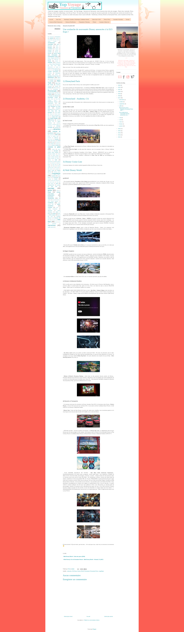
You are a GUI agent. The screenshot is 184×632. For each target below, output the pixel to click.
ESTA (57, 58)
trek (49, 219)
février (121, 124)
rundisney (50, 202)
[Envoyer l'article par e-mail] (78, 569)
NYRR (51, 81)
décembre (121, 99)
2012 (119, 137)
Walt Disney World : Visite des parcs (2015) (74, 556)
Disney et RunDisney (71, 22)
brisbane (49, 137)
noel (57, 183)
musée (55, 179)
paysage (51, 188)
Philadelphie (55, 89)
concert (57, 142)
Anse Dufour (50, 39)
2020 (119, 91)
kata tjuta (53, 162)
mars (120, 121)
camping (56, 139)
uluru (56, 221)
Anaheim (57, 38)
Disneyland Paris (94, 571)
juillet (120, 105)
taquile (59, 213)
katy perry (54, 164)
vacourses (52, 225)
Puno (57, 92)
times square (52, 214)
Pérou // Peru (107, 19)
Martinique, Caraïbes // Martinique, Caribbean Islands (76, 19)
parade (58, 185)
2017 (119, 97)
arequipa (57, 127)
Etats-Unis (56, 59)
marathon (53, 175)
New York (58, 19)
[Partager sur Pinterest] (86, 569)
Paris (55, 87)
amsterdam (50, 126)
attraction (69, 571)
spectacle (50, 210)
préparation (51, 195)
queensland (50, 196)
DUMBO (50, 51)
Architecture (51, 42)
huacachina (50, 161)
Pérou (49, 94)
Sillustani (57, 109)
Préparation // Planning (84, 22)
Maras (56, 74)
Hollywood (58, 62)
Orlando (50, 87)
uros (59, 221)
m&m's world (51, 170)
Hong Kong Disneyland (54, 64)
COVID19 (50, 48)
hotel (56, 159)
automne (58, 133)
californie (56, 137)
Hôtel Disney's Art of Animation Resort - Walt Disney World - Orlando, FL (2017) (83, 559)
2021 (119, 89)
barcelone (51, 134)
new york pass (51, 182)
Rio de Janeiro (57, 94)
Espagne (49, 59)
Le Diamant (56, 70)
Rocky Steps (50, 98)
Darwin (56, 51)
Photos (94, 22)
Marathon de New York (53, 76)
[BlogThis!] (82, 569)
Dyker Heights (51, 58)
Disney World (80, 571)
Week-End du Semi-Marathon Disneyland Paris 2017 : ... (126, 109)
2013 (119, 134)
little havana (50, 168)
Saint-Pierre (50, 103)
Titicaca (51, 114)
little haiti (57, 167)
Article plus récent (68, 616)
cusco (53, 149)
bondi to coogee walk (53, 136)
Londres (50, 73)
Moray (59, 79)
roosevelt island (56, 199)
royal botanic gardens (53, 201)
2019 (119, 93)
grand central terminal (53, 156)
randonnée (51, 198)
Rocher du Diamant (54, 95)
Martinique (51, 77)
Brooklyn (50, 47)
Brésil (57, 47)
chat (53, 142)
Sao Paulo (57, 104)
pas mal (54, 186)
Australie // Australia (118, 19)
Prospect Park (51, 92)
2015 (119, 130)
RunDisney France (52, 101)
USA (49, 117)
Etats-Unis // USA (96, 19)
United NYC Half (56, 117)
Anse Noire (56, 39)
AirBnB (51, 38)
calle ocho (50, 139)
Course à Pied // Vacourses (55, 22)
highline (49, 159)
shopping (50, 207)
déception (56, 150)
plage (49, 192)
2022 (119, 87)
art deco (49, 129)
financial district (51, 153)
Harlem (56, 61)
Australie (50, 44)
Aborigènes (57, 36)
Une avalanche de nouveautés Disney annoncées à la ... (124, 114)
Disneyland (87, 571)
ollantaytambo (51, 185)
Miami (59, 77)
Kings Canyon (54, 68)
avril (120, 119)
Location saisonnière (53, 71)
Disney (49, 53)
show (57, 207)
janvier (121, 126)
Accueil (51, 19)
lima (54, 165)
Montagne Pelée (53, 79)
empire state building (53, 152)
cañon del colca (51, 140)
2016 (119, 128)
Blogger (94, 629)
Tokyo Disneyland (55, 115)
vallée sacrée (51, 227)
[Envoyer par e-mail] (80, 569)
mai (120, 117)
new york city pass (55, 180)
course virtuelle (55, 145)
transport (56, 217)
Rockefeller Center (53, 97)
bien (56, 134)
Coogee (56, 50)
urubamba (54, 223)
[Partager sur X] (83, 569)
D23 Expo (74, 571)
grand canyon (56, 155)
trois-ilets (53, 219)
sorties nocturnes (52, 208)
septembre (122, 103)
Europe (127, 19)
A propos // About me (104, 22)
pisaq (58, 190)
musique (49, 179)
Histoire (50, 62)
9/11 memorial (50, 36)
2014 (119, 132)
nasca (49, 180)
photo (50, 190)
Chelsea (50, 50)
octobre (121, 101)
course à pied (54, 147)
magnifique (101, 571)
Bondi (57, 45)
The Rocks (57, 112)
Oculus (56, 86)
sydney (54, 213)
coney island (51, 143)
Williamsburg (51, 120)
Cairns (56, 48)
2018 (119, 95)
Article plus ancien (108, 616)
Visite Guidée (54, 118)
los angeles (56, 168)
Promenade (52, 91)
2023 (119, 85)
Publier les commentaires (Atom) (91, 620)
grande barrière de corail (53, 158)
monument (55, 177)
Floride (49, 61)
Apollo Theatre (52, 41)
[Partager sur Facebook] (84, 569)
